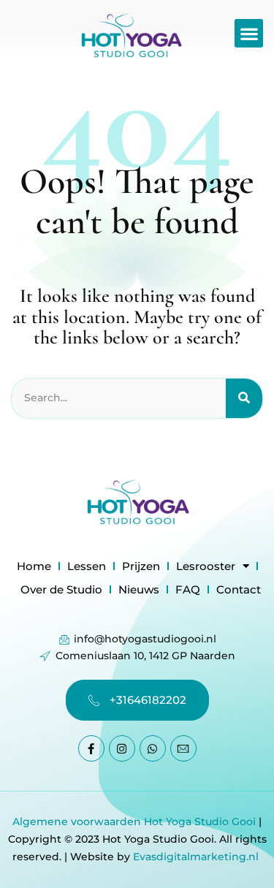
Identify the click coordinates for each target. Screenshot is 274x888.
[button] (249, 33)
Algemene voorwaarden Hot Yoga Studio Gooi (134, 821)
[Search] (244, 398)
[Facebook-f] (91, 748)
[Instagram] (122, 748)
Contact (238, 589)
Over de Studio (61, 589)
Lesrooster (205, 566)
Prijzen (141, 566)
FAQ (187, 589)
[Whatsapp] (153, 748)
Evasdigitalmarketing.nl (197, 856)
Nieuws (138, 589)
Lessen (86, 566)
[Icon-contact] (183, 748)
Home (34, 566)
